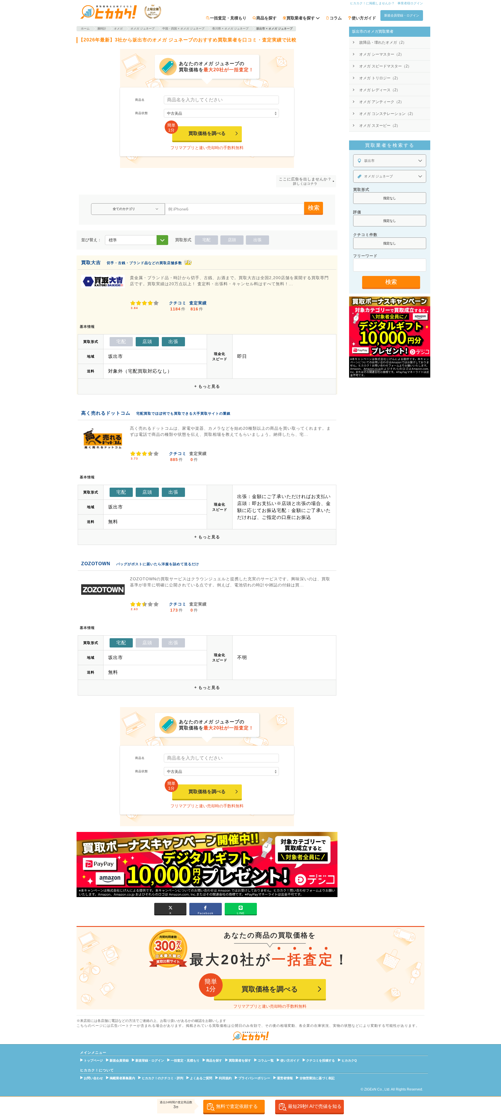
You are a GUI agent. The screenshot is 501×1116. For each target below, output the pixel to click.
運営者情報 (285, 1078)
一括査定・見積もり (228, 18)
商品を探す (266, 18)
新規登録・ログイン (149, 1060)
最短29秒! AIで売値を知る (315, 1106)
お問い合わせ (93, 1078)
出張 (257, 239)
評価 (357, 212)
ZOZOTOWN (95, 563)
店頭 (232, 239)
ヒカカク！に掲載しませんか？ (372, 3)
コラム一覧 (266, 1060)
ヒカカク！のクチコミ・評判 (162, 1078)
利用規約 (225, 1078)
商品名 (140, 99)
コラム (336, 18)
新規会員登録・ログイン (401, 15)
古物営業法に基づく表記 (317, 1078)
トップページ (93, 1060)
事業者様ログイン (410, 3)
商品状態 (141, 113)
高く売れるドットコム (105, 413)
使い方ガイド (364, 18)
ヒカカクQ (349, 1060)
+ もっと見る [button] (207, 386)
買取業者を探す (240, 1060)
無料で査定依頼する (237, 1106)
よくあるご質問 (201, 1078)
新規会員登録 (119, 1060)
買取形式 (361, 189)
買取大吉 (91, 262)
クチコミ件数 (365, 235)
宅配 (206, 239)
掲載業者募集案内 (122, 1078)
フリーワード (365, 256)
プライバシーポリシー (254, 1078)
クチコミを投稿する (320, 1060)
